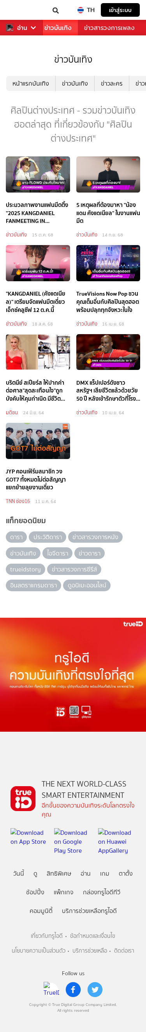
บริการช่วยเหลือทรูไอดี (89, 910)
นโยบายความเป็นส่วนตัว (38, 951)
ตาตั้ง (126, 873)
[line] (51, 989)
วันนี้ (18, 873)
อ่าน (22, 28)
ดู (35, 873)
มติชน (12, 412)
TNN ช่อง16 (18, 501)
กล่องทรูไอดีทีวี (101, 892)
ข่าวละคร (112, 83)
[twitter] (95, 989)
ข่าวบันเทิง (58, 28)
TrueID (21, 10)
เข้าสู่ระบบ (120, 9)
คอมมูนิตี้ (41, 910)
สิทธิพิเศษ (59, 873)
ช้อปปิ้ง (35, 892)
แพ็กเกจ (64, 892)
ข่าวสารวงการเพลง (109, 28)
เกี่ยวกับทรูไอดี (47, 936)
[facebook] (73, 989)
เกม (104, 873)
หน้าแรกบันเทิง (30, 83)
